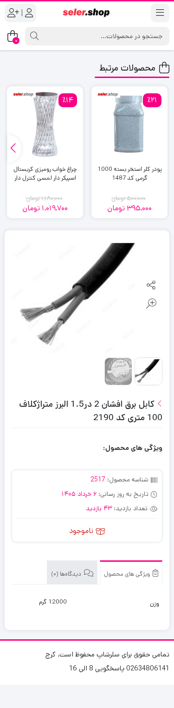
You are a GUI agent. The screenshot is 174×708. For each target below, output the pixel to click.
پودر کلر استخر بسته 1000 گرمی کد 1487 (129, 174)
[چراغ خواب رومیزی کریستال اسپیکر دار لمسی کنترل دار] (45, 124)
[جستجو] (34, 36)
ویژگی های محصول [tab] (127, 574)
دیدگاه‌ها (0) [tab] (67, 574)
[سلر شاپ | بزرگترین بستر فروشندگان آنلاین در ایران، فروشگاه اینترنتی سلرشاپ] (87, 13)
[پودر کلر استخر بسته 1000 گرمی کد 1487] (129, 124)
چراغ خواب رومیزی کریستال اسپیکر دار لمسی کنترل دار (45, 174)
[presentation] (14, 148)
